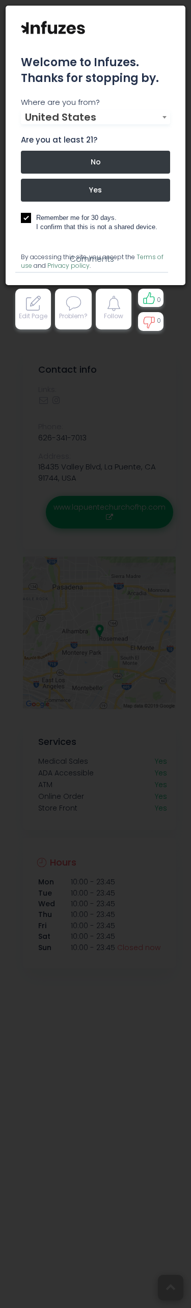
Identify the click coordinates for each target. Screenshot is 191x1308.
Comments (92, 259)
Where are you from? (60, 102)
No (96, 162)
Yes (95, 190)
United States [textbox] (60, 117)
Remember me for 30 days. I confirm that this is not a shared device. (96, 222)
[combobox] (95, 117)
